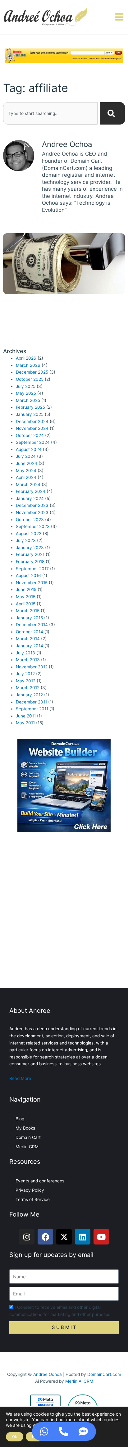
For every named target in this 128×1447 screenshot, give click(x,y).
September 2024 (33, 442)
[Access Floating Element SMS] (83, 1431)
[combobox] (50, 113)
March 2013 (28, 659)
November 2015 (32, 582)
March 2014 (28, 638)
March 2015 (27, 610)
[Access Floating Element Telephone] (63, 1431)
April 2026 (26, 358)
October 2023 (30, 519)
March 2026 (28, 365)
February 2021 (30, 554)
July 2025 (25, 386)
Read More (20, 1078)
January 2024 (30, 498)
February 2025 (30, 407)
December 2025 (32, 372)
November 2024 (32, 428)
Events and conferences (40, 1180)
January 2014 (29, 645)
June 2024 (26, 463)
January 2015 (29, 617)
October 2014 (29, 631)
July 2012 (25, 673)
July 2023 (26, 540)
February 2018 (30, 561)
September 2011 (32, 708)
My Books (25, 1128)
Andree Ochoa (47, 1374)
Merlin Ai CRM (79, 1381)
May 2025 (26, 393)
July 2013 (25, 652)
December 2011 (31, 701)
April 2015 (25, 603)
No (34, 1436)
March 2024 (28, 484)
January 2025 (29, 414)
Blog (20, 1118)
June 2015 (26, 589)
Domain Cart (28, 1137)
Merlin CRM (27, 1146)
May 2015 (25, 596)
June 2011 (26, 715)
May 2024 (26, 470)
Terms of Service (33, 1199)
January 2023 (30, 547)
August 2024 (29, 449)
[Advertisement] (64, 912)
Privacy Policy (30, 1190)
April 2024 (26, 477)
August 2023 (29, 533)
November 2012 (32, 666)
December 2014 (32, 624)
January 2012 (29, 694)
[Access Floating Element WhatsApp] (44, 1431)
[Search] (112, 113)
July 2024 (26, 456)
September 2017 (32, 568)
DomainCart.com (104, 1374)
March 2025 (28, 400)
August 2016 (28, 575)
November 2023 (32, 512)
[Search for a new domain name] (64, 55)
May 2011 (25, 722)
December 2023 (32, 505)
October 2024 (30, 435)
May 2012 (25, 680)
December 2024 (32, 421)
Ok (14, 1436)
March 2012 (27, 687)
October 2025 (29, 379)
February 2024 (30, 491)
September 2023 (33, 526)
